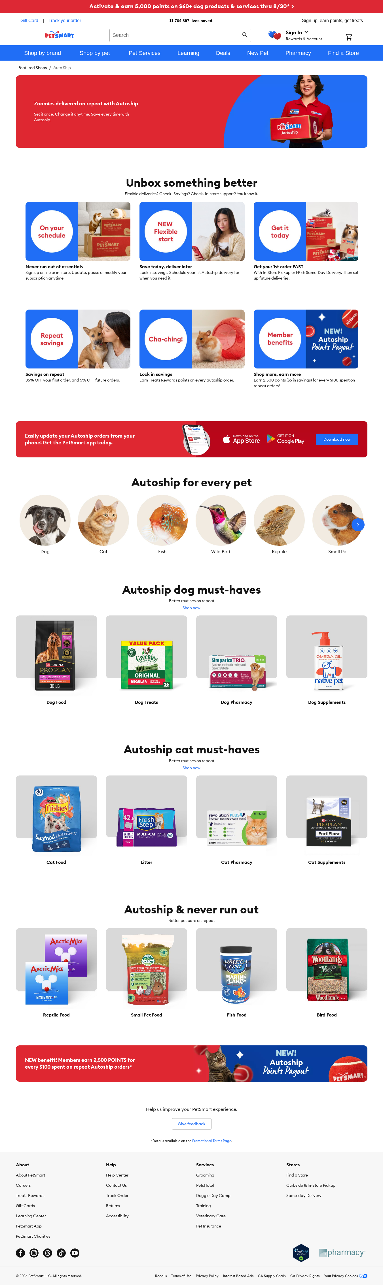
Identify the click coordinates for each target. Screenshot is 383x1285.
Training (203, 1205)
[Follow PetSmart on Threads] (47, 1253)
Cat (103, 551)
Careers (23, 1185)
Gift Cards (25, 1205)
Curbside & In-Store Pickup (310, 1185)
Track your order (64, 20)
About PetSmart (30, 1175)
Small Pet (338, 551)
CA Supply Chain (272, 1276)
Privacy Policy (207, 1276)
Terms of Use (181, 1276)
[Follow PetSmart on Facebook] (20, 1253)
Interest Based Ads (238, 1276)
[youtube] (74, 1253)
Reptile (279, 551)
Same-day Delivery (303, 1195)
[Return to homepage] (59, 34)
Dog (45, 551)
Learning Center (31, 1215)
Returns (113, 1205)
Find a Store (297, 1175)
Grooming (205, 1175)
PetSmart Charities (33, 1236)
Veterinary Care (211, 1215)
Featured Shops (32, 67)
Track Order (117, 1195)
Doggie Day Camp (213, 1195)
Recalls (161, 1276)
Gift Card (29, 20)
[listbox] (191, 525)
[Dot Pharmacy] (341, 1253)
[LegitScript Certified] (301, 1253)
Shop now (191, 607)
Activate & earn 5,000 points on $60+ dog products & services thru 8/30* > (191, 6)
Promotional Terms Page (211, 1141)
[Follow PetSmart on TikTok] (61, 1253)
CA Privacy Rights (304, 1276)
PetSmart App (29, 1226)
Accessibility (117, 1215)
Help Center (117, 1175)
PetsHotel (205, 1185)
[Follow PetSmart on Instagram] (34, 1253)
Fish (162, 551)
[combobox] (180, 34)
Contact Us (116, 1185)
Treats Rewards (30, 1195)
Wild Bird (220, 551)
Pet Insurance (208, 1226)
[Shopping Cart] (356, 38)
